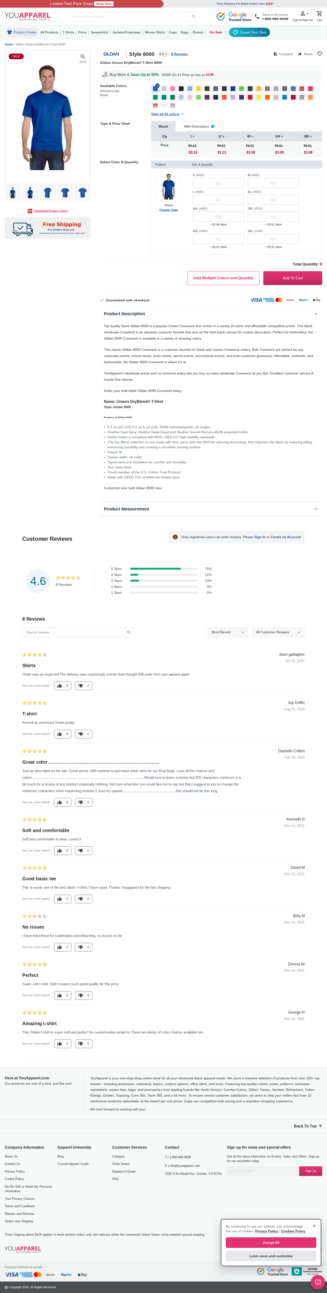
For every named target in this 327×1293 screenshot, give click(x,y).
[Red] (250, 97)
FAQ (115, 1179)
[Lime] (198, 97)
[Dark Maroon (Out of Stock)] (172, 106)
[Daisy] (198, 88)
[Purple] (241, 97)
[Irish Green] (155, 97)
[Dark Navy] (224, 88)
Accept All (271, 1242)
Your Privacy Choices (20, 1199)
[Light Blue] (181, 97)
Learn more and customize (271, 1256)
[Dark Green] (207, 88)
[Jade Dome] (164, 97)
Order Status (121, 1164)
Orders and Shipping (19, 1221)
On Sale (215, 32)
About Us (11, 1156)
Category (118, 1156)
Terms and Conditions (20, 1206)
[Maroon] (207, 97)
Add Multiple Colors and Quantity (223, 278)
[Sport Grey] (302, 97)
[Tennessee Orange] (310, 97)
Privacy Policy (15, 1171)
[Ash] (164, 88)
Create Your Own (253, 32)
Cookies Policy (293, 1231)
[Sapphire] (284, 97)
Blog (60, 1156)
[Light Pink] (189, 97)
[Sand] (276, 97)
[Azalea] (172, 88)
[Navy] (215, 97)
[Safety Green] (258, 97)
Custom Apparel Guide (73, 1164)
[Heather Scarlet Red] (302, 88)
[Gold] (258, 88)
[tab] (163, 126)
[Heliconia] (310, 88)
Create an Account (286, 537)
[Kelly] (172, 97)
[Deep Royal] (233, 88)
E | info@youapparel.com (182, 1166)
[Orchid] (233, 97)
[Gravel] (276, 88)
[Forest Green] (250, 88)
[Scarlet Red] (293, 97)
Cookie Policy (14, 1179)
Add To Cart (293, 278)
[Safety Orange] (267, 97)
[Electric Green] (241, 88)
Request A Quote (124, 1171)
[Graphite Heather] (267, 88)
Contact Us (12, 1164)
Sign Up (310, 1171)
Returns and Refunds (19, 1214)
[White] (164, 106)
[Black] (181, 88)
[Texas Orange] (155, 106)
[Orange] (224, 97)
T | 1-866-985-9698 (178, 1157)
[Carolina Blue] (189, 88)
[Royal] (155, 88)
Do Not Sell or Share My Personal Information (28, 1189)
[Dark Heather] (215, 88)
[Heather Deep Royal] (293, 88)
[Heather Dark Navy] (284, 88)
